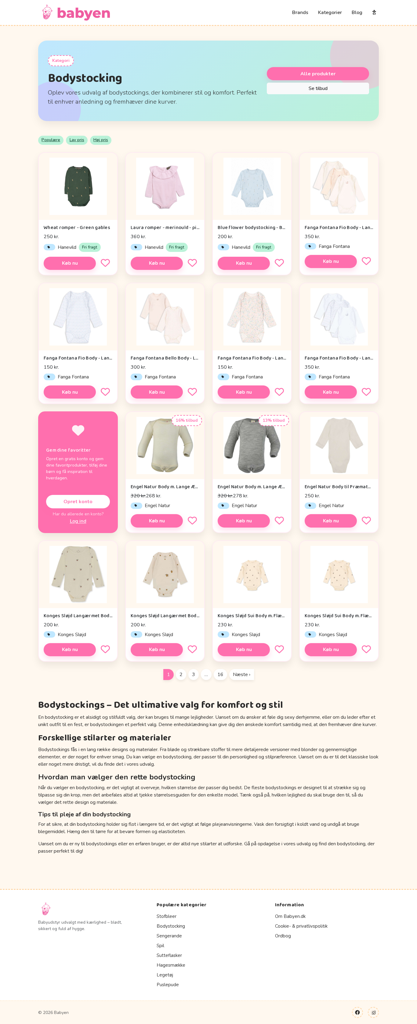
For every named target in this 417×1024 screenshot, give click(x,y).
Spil (160, 946)
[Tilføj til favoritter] (105, 263)
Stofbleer (166, 916)
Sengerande (169, 936)
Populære (51, 140)
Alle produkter (317, 73)
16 (220, 674)
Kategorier (330, 12)
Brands (300, 12)
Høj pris (100, 140)
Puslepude (168, 985)
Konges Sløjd (72, 634)
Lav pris (77, 140)
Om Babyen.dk (290, 916)
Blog (357, 12)
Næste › (241, 674)
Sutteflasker (169, 955)
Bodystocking (171, 926)
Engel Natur (157, 505)
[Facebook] (357, 1012)
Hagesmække (171, 965)
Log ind (78, 521)
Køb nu (70, 263)
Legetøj (165, 975)
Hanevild (67, 247)
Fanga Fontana (334, 246)
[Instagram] (373, 1012)
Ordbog (283, 936)
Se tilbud (318, 88)
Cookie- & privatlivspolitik (301, 926)
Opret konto (77, 501)
